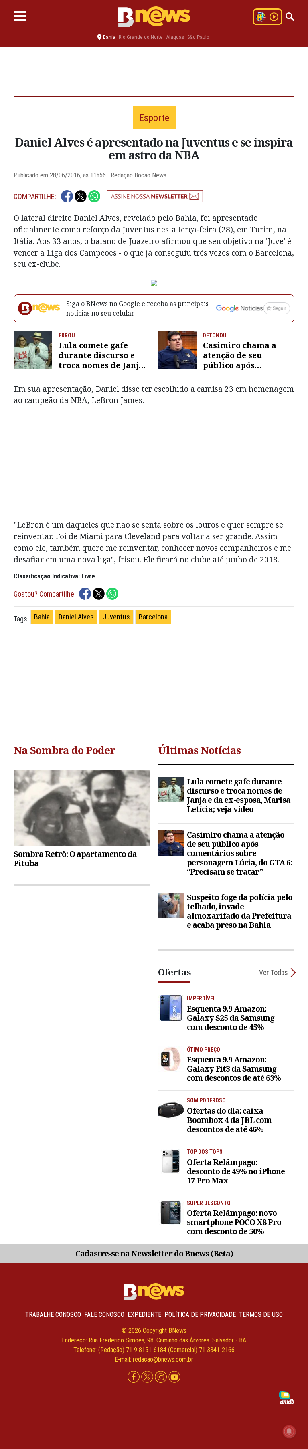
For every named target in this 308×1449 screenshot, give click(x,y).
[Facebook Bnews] (134, 1377)
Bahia (42, 617)
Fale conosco (104, 1314)
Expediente (144, 1314)
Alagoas (175, 37)
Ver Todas (273, 972)
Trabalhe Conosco (53, 1314)
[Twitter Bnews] (148, 1377)
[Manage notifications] (289, 1431)
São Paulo (198, 37)
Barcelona (153, 617)
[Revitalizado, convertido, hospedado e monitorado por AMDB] (286, 1397)
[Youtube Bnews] (174, 1377)
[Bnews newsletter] (155, 196)
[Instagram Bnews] (161, 1377)
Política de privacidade (200, 1314)
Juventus (116, 617)
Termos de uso (261, 1314)
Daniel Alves (76, 617)
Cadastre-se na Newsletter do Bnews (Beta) (154, 1253)
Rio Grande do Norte (141, 37)
